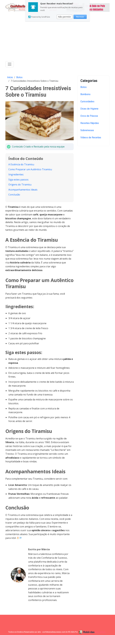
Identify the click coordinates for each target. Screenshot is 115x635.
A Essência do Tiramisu (21, 164)
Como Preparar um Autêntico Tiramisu (30, 169)
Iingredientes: (16, 174)
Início (10, 77)
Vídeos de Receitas (90, 137)
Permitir (80, 16)
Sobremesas (87, 130)
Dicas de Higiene (89, 108)
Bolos (19, 77)
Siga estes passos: (18, 179)
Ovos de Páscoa (89, 115)
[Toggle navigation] (9, 64)
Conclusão (14, 194)
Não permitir (64, 16)
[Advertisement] (57, 38)
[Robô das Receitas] (92, 632)
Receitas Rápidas (89, 123)
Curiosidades (87, 101)
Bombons (85, 94)
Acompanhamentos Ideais (22, 189)
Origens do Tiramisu (19, 184)
